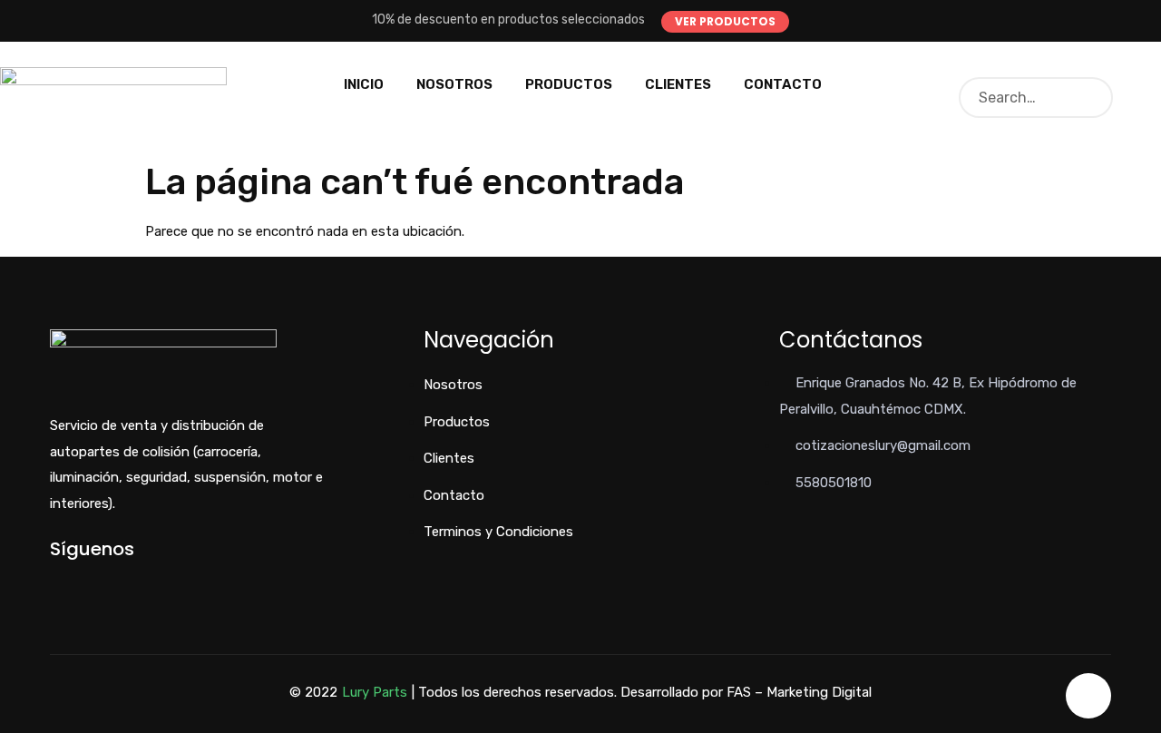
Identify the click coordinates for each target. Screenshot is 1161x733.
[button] (725, 22)
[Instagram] (115, 580)
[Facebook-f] (55, 580)
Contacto (783, 84)
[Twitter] (85, 580)
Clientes (678, 84)
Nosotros (454, 84)
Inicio (364, 84)
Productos (568, 84)
